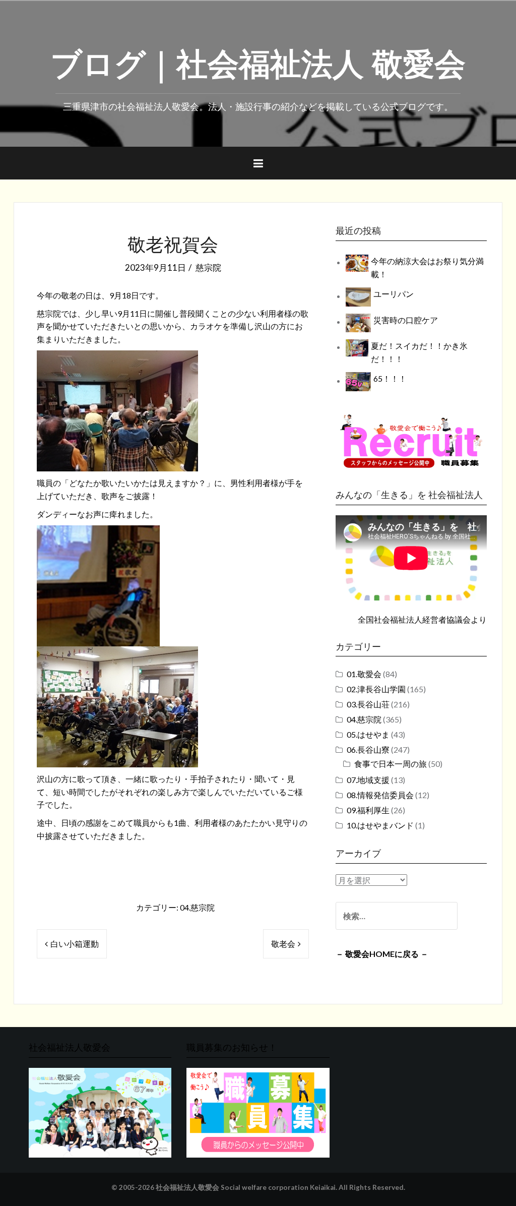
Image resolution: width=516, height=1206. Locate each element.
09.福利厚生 (368, 810)
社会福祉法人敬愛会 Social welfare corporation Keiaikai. (246, 1187)
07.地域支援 (368, 780)
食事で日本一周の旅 (390, 763)
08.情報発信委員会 (380, 795)
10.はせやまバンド (380, 825)
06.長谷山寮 (368, 749)
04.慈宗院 (197, 907)
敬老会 (283, 943)
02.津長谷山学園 (376, 689)
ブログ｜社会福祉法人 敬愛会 (258, 61)
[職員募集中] (411, 441)
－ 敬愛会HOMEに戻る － (382, 953)
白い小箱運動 (74, 943)
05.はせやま (368, 734)
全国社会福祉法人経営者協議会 (414, 619)
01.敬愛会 (364, 674)
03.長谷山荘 (368, 704)
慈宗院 (208, 267)
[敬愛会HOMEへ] (100, 1111)
